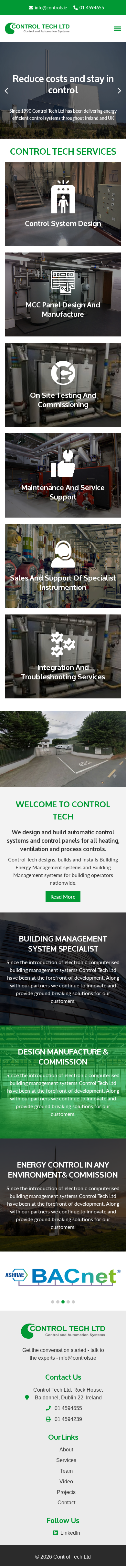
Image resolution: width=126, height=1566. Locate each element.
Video (66, 1481)
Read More (63, 896)
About (66, 1449)
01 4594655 (91, 7)
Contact (66, 1502)
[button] (52, 1301)
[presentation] (6, 90)
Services (66, 1460)
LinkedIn (70, 1533)
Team (66, 1471)
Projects (66, 1492)
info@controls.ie (51, 7)
